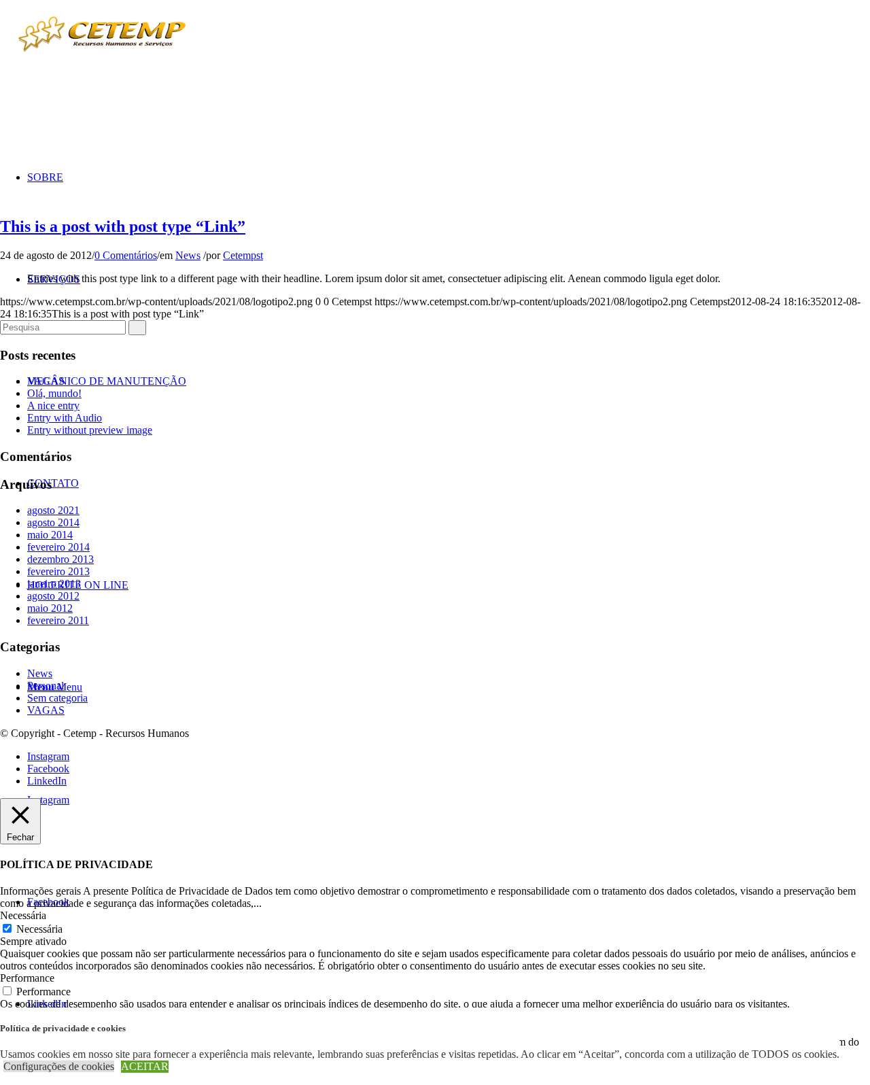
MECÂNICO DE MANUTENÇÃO (106, 381)
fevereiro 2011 (58, 620)
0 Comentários (125, 255)
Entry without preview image (89, 430)
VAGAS (46, 710)
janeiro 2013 (54, 583)
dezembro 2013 (60, 559)
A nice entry (53, 405)
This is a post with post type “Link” (122, 226)
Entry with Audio (64, 418)
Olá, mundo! (54, 393)
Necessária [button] (23, 915)
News (188, 255)
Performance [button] (27, 978)
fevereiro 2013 (58, 571)
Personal (45, 685)
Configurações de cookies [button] (58, 1066)
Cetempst (243, 255)
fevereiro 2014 (58, 547)
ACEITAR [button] (145, 1066)
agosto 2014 (53, 522)
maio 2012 (50, 608)
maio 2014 (50, 534)
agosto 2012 (53, 596)
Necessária (39, 929)
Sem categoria (57, 698)
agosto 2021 (53, 510)
